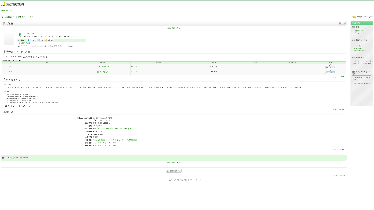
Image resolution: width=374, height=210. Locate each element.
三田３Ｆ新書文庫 (102, 72)
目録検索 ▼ (9, 17)
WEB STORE (357, 48)
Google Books (358, 46)
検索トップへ (7, 10)
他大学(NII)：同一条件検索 (362, 61)
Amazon (356, 44)
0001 (10, 66)
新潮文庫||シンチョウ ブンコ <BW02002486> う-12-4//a (114, 129)
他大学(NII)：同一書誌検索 (362, 63)
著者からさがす (360, 33)
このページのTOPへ (339, 77)
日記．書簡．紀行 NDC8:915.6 (104, 143)
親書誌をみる (359, 31)
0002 (10, 72)
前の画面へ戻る (174, 28)
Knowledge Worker (360, 50)
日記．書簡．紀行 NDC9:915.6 (104, 145)
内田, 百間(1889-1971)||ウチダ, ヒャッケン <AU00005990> (115, 140)
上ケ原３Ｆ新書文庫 (102, 66)
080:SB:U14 (134, 66)
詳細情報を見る (25, 43)
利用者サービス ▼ (26, 17)
